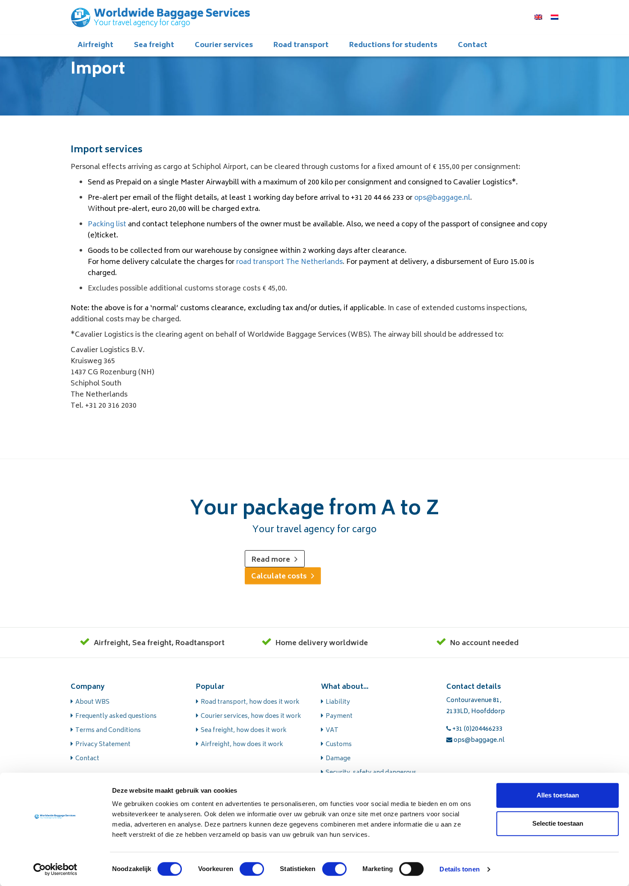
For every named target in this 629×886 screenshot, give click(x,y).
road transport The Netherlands (289, 262)
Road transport (301, 45)
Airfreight (95, 45)
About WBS (92, 702)
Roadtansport (200, 643)
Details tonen (459, 869)
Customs (339, 744)
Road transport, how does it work (250, 702)
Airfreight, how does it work (242, 744)
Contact (472, 45)
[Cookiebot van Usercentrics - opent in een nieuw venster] (55, 869)
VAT (332, 730)
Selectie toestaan (557, 823)
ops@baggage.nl (442, 198)
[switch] (252, 869)
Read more (271, 560)
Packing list (107, 225)
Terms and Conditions (108, 730)
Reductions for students (393, 45)
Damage (338, 758)
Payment (339, 716)
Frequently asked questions (116, 716)
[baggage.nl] (160, 17)
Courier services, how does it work (251, 716)
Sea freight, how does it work (244, 730)
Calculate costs (279, 577)
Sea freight (154, 45)
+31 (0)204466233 (476, 729)
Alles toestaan (558, 795)
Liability (338, 702)
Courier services (224, 45)
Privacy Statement (103, 744)
